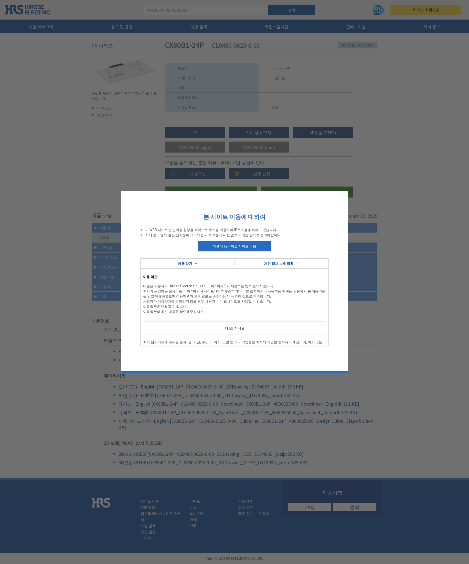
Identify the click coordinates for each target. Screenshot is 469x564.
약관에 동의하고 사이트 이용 (234, 245)
